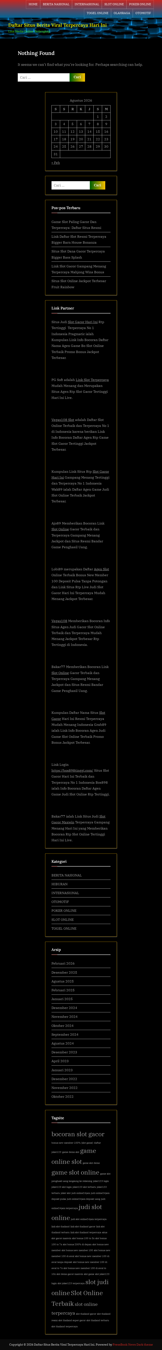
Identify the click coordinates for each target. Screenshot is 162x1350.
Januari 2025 (62, 999)
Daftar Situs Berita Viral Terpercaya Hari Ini (57, 25)
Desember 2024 (64, 1007)
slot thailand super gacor (72, 1320)
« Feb (55, 162)
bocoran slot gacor (77, 1134)
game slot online (75, 1172)
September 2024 (64, 1034)
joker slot (66, 1193)
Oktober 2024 (62, 1025)
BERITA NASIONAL (56, 4)
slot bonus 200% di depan (77, 1244)
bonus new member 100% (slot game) (72, 1142)
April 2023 (60, 1061)
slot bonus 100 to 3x (83, 1238)
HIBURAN (59, 884)
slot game (89, 1274)
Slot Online (60, 529)
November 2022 (64, 1087)
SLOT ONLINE (114, 4)
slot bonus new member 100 (77, 1250)
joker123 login (101, 1181)
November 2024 (64, 1016)
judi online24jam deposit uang (83, 1198)
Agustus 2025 (62, 981)
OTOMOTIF (143, 13)
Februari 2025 (63, 990)
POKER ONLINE (140, 4)
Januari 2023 (62, 1070)
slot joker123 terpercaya (71, 1283)
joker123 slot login (61, 1186)
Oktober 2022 (62, 1096)
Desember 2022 (64, 1079)
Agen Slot (101, 569)
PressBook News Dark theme (133, 1344)
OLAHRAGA (122, 13)
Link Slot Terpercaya (92, 379)
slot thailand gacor (86, 1313)
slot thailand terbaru (97, 1320)
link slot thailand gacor (82, 1226)
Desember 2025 (64, 972)
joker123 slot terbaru (84, 1186)
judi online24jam (81, 1193)
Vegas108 (59, 621)
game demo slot (70, 1152)
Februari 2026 (63, 963)
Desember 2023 (64, 1052)
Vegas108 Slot (62, 419)
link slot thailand (60, 1226)
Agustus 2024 (62, 1043)
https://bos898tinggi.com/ (72, 770)
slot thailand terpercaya (64, 1326)
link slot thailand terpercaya (85, 1232)
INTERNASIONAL (87, 4)
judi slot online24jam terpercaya (89, 1219)
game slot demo (91, 1163)
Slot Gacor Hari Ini (83, 322)
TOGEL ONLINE (97, 13)
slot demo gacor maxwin (70, 1274)
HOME (33, 4)
